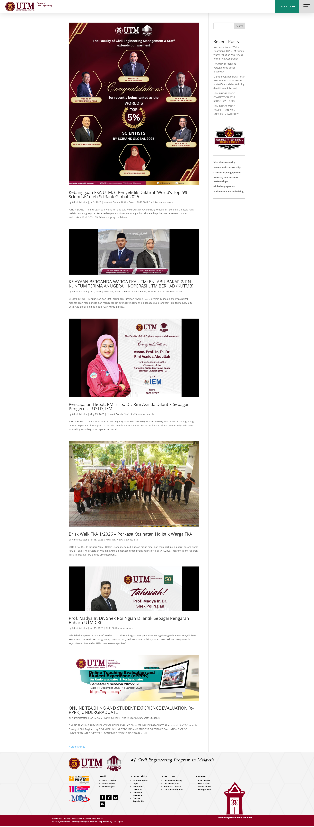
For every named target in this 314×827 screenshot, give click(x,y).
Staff (139, 202)
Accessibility (78, 818)
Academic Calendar (138, 788)
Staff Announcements (161, 202)
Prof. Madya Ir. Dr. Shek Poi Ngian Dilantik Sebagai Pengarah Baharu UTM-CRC (129, 620)
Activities (108, 291)
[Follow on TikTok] (109, 797)
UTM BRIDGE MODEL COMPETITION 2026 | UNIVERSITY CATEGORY (226, 109)
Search (240, 25)
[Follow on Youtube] (115, 797)
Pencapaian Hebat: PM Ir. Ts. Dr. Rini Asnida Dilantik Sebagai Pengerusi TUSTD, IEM (128, 406)
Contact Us (204, 780)
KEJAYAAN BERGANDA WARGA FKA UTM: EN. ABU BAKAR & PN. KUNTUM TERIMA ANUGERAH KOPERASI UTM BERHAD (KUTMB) (131, 284)
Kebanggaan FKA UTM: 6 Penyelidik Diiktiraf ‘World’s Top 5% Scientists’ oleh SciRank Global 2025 (128, 194)
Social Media (204, 786)
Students (155, 717)
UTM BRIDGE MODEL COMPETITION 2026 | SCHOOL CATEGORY (225, 97)
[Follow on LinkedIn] (102, 804)
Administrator (79, 202)
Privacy (67, 818)
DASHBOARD (287, 6)
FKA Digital (118, 821)
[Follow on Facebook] (102, 797)
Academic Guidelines (138, 794)
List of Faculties (172, 783)
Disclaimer (57, 818)
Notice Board (128, 202)
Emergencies (204, 789)
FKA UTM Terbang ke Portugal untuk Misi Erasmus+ (224, 67)
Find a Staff (204, 783)
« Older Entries (77, 746)
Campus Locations (173, 789)
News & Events (112, 202)
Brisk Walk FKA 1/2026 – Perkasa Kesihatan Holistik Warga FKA (130, 534)
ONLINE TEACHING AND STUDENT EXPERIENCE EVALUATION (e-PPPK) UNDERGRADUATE (131, 710)
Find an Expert (109, 786)
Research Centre (172, 786)
